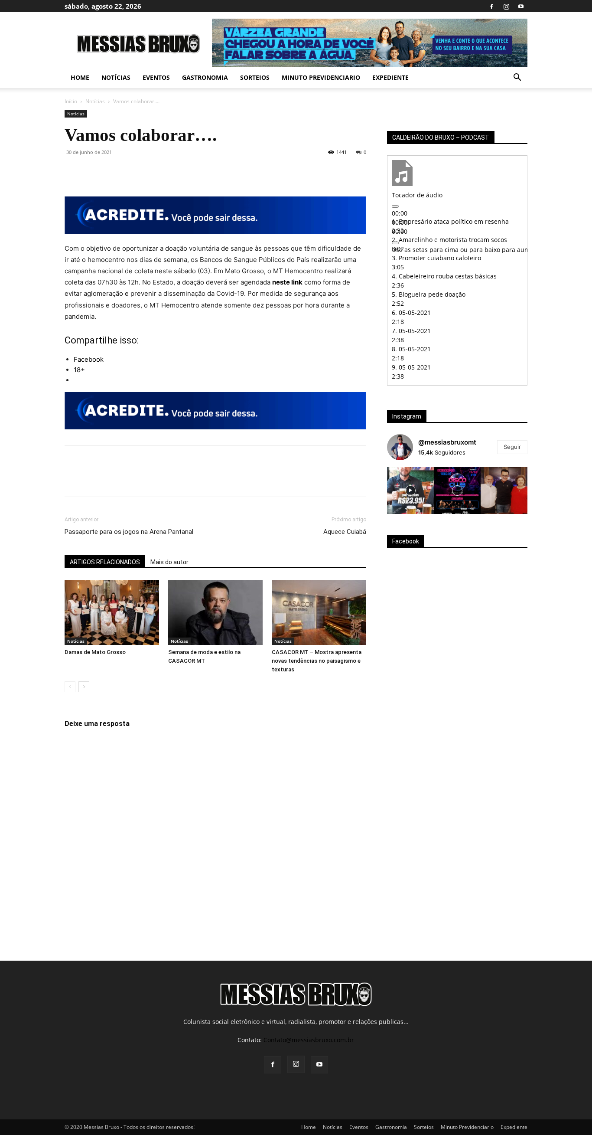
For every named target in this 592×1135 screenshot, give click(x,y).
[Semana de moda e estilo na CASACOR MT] (215, 612)
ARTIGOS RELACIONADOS (105, 562)
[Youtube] (520, 6)
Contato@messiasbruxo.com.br (308, 1040)
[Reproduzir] (395, 206)
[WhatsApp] (133, 171)
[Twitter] (93, 171)
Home (80, 77)
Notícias (115, 77)
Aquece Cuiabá (344, 532)
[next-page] (83, 686)
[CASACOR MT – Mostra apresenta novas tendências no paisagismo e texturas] (319, 612)
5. (428, 294)
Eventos (156, 77)
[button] (517, 78)
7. (411, 331)
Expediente (390, 77)
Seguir (512, 446)
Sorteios (255, 77)
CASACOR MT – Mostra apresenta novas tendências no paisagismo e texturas (316, 661)
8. (411, 349)
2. (449, 240)
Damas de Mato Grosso (95, 652)
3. (436, 258)
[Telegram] (173, 171)
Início (71, 101)
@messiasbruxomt (447, 442)
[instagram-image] (410, 490)
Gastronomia (205, 77)
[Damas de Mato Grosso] (112, 612)
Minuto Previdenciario (321, 77)
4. (444, 276)
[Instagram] (506, 6)
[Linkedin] (153, 171)
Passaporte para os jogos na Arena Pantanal (129, 532)
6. (411, 312)
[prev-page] (70, 686)
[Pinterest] (113, 171)
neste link (287, 282)
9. (411, 367)
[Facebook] (491, 6)
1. (450, 221)
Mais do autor (169, 562)
